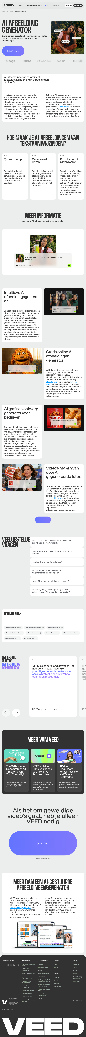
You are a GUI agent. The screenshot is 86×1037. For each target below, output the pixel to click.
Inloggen (69, 5)
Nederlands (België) (8, 960)
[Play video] (43, 251)
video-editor (63, 106)
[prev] (6, 713)
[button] (55, 5)
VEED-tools (10, 11)
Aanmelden (78, 5)
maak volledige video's (20, 907)
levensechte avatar (54, 498)
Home (3, 11)
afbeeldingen (52, 382)
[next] (16, 713)
